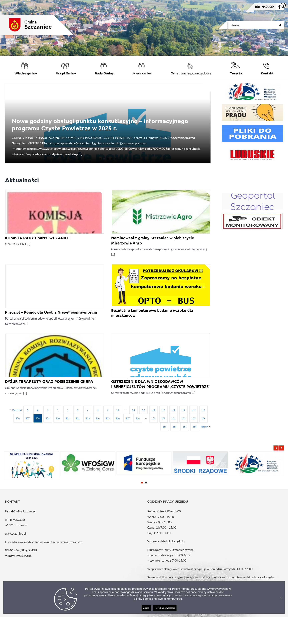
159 (154, 418)
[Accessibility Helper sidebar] (283, 5)
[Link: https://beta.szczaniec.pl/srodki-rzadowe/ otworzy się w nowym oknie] (200, 463)
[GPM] (252, 201)
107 (28, 418)
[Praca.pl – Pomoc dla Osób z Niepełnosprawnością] (55, 299)
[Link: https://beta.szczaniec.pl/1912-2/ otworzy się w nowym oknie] (144, 462)
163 (194, 418)
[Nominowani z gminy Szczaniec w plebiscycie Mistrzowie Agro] (161, 216)
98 (133, 410)
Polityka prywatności (165, 608)
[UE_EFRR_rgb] (252, 91)
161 (174, 418)
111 (68, 418)
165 (165, 426)
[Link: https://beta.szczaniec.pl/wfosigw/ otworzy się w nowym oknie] (87, 463)
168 (195, 426)
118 (138, 418)
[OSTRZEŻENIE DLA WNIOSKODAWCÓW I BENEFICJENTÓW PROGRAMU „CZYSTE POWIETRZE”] (161, 369)
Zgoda (146, 608)
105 (204, 410)
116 (118, 418)
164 (204, 418)
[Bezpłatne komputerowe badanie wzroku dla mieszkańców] (161, 285)
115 (108, 418)
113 (88, 418)
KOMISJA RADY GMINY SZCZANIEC (37, 237)
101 (164, 410)
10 (117, 410)
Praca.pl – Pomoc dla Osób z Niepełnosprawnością (51, 312)
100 (154, 410)
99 (143, 410)
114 (98, 418)
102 (174, 410)
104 (194, 410)
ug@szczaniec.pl (15, 533)
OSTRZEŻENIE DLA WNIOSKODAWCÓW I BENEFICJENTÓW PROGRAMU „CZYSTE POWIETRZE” (160, 384)
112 (78, 418)
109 (48, 418)
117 (128, 418)
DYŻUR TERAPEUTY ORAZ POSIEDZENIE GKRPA (49, 381)
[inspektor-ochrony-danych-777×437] (252, 221)
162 (184, 418)
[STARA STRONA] (252, 133)
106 (18, 418)
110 (58, 418)
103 (184, 410)
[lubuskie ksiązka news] (252, 154)
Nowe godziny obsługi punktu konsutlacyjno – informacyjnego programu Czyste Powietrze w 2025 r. (100, 124)
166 (175, 426)
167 (185, 426)
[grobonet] (252, 112)
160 (164, 418)
